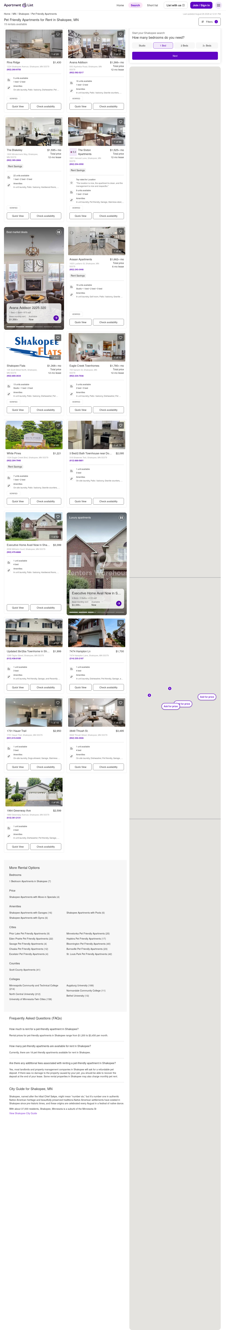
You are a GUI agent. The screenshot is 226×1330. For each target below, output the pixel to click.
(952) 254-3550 (76, 164)
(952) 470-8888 (14, 552)
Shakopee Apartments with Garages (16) (30, 912)
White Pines (14, 453)
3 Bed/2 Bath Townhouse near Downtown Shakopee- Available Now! (109, 453)
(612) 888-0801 (76, 460)
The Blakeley (14, 150)
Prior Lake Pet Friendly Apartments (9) (29, 933)
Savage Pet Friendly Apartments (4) (28, 943)
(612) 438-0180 (14, 658)
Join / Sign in (201, 5)
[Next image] (60, 44)
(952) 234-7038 (76, 375)
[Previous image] (8, 44)
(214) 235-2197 (76, 658)
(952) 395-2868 (14, 160)
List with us (174, 5)
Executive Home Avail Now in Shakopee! (31, 545)
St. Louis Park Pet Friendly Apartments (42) (89, 954)
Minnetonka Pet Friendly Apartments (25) (88, 933)
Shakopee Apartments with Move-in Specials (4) (34, 897)
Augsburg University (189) (80, 985)
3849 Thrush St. (78, 731)
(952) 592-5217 (76, 72)
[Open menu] (218, 5)
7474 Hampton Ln (79, 651)
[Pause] (58, 233)
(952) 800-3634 (14, 375)
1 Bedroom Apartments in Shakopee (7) (30, 881)
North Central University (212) (25, 994)
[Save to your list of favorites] (58, 34)
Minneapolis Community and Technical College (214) (33, 987)
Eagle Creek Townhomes (84, 365)
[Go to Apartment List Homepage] (18, 5)
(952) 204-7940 (14, 460)
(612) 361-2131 (14, 817)
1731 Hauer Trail (16, 731)
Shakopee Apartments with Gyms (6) (28, 917)
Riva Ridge (13, 62)
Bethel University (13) (78, 995)
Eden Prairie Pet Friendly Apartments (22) (31, 938)
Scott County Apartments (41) (24, 969)
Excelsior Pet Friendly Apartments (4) (28, 954)
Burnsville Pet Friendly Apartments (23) (87, 948)
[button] (149, 695)
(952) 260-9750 (14, 69)
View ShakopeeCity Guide (23, 1113)
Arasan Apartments (80, 259)
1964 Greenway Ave (19, 810)
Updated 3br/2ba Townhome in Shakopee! (31, 651)
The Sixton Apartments (84, 152)
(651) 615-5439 (14, 737)
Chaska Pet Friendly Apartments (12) (28, 948)
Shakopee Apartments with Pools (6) (86, 912)
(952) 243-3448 (76, 269)
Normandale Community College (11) (86, 990)
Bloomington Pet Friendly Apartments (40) (89, 943)
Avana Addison (78, 62)
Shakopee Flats (16, 365)
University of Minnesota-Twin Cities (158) (30, 999)
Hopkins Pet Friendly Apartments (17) (86, 938)
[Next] (56, 318)
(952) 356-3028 (76, 737)
